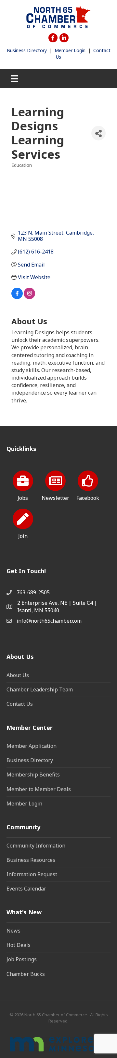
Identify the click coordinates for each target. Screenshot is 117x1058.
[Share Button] (98, 133)
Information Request (31, 874)
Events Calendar (26, 888)
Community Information (35, 845)
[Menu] (14, 78)
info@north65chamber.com (49, 620)
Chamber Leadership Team (39, 689)
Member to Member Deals (38, 789)
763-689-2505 (33, 592)
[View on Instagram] (29, 297)
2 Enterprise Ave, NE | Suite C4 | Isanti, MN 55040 (57, 606)
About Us (17, 675)
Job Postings (21, 959)
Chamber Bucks (25, 974)
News (13, 930)
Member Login (70, 50)
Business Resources (30, 859)
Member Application (31, 745)
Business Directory (27, 50)
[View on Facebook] (17, 297)
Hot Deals (18, 945)
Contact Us (19, 703)
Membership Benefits (33, 774)
